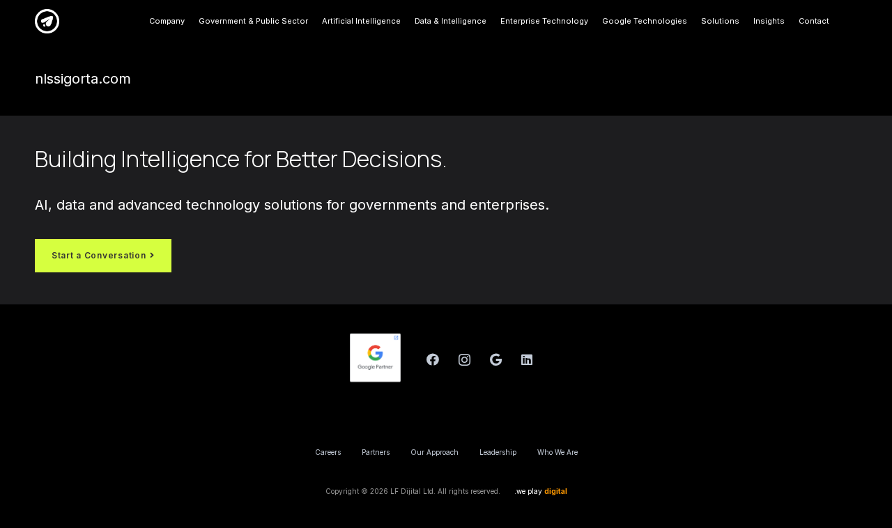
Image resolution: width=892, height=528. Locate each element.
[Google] (496, 359)
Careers (328, 452)
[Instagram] (464, 359)
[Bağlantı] (47, 21)
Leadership (497, 452)
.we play (540, 491)
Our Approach (434, 452)
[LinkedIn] (527, 359)
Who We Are (557, 452)
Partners (376, 452)
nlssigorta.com (83, 78)
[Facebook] (433, 359)
